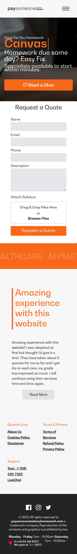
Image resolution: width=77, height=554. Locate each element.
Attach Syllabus (23, 197)
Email (15, 135)
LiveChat (14, 480)
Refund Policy (53, 443)
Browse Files (38, 218)
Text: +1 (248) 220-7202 (17, 471)
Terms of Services (49, 434)
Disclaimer (15, 443)
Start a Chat (41, 85)
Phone (16, 150)
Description (20, 166)
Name (15, 119)
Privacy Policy (53, 449)
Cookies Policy (18, 437)
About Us (14, 432)
